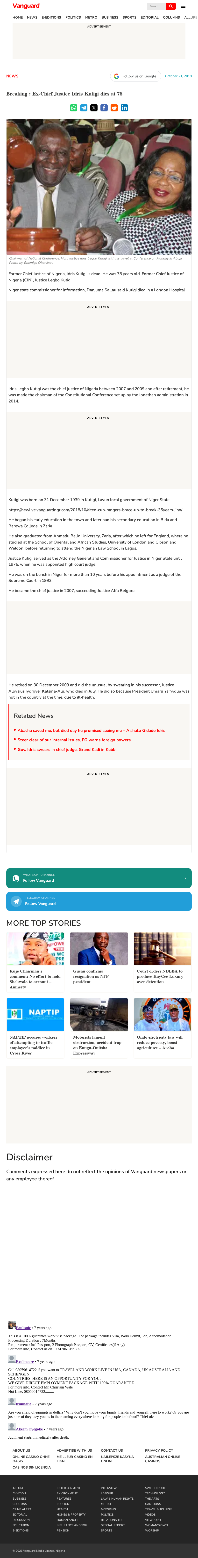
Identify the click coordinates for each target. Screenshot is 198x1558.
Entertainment (68, 1488)
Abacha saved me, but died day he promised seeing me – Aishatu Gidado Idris (91, 730)
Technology (155, 1493)
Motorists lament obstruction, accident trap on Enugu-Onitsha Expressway (97, 1044)
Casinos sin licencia (32, 1467)
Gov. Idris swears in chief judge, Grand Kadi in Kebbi (67, 749)
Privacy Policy (159, 1451)
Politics (73, 17)
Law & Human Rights (117, 1499)
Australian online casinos (162, 1459)
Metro (91, 17)
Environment (67, 1493)
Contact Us (112, 1451)
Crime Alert (22, 1509)
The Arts (152, 1499)
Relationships (112, 1520)
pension (63, 1530)
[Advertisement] (99, 340)
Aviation (19, 1493)
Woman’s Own (156, 1525)
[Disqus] (99, 1256)
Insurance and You (72, 1525)
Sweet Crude (155, 1488)
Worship (152, 1530)
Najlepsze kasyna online (117, 1459)
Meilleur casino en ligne (74, 1459)
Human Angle (67, 1520)
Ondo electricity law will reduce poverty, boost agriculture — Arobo (160, 1041)
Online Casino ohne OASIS (31, 1459)
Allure (190, 17)
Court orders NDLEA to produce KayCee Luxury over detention (160, 975)
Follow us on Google (139, 76)
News (32, 17)
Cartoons (153, 1504)
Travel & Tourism (158, 1509)
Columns (171, 17)
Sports (129, 17)
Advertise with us (74, 1451)
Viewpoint (153, 1520)
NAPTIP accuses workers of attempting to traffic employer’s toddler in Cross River (33, 1044)
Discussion (21, 1520)
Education (21, 1525)
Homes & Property (71, 1515)
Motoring (108, 1509)
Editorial (150, 17)
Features (64, 1499)
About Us (21, 1451)
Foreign (63, 1504)
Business (110, 17)
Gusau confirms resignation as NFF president (91, 975)
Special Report (113, 1525)
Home (18, 17)
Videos (150, 1515)
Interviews (109, 1488)
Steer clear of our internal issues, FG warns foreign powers (74, 740)
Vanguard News (26, 6)
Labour (107, 1493)
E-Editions (51, 17)
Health (62, 1509)
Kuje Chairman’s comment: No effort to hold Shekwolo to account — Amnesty (35, 978)
